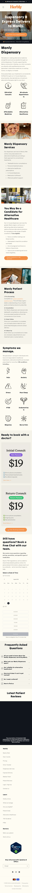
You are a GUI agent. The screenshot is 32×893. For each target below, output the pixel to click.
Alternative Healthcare (9, 814)
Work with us (6, 837)
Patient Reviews (7, 780)
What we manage (8, 803)
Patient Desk (6, 810)
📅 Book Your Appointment (16, 34)
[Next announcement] (29, 1)
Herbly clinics (7, 799)
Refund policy (25, 885)
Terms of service (9, 885)
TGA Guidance (7, 818)
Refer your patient (8, 833)
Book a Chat (6, 753)
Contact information (16, 888)
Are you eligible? (8, 807)
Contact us (6, 788)
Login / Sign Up (7, 784)
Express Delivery (8, 772)
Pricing (5, 761)
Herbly (9, 883)
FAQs (4, 822)
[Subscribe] (27, 866)
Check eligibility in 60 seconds (14, 258)
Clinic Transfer (7, 765)
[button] (3, 7)
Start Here (6, 480)
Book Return (7, 523)
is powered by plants (15, 883)
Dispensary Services (9, 768)
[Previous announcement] (3, 1)
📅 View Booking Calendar (16, 529)
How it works (6, 757)
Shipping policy (17, 885)
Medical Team (7, 776)
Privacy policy (25, 883)
